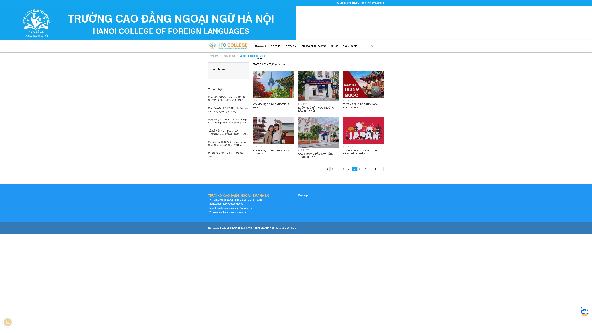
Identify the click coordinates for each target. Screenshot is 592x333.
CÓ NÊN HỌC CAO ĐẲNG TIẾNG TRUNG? (271, 152)
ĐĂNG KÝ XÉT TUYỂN (348, 3)
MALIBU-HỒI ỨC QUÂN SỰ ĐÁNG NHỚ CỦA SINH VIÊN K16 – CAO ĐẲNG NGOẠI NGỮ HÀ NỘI (226, 99)
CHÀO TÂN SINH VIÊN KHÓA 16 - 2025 (226, 155)
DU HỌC (335, 46)
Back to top (499, 327)
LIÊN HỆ (258, 58)
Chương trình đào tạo (314, 46)
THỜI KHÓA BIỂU (351, 46)
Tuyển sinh (292, 46)
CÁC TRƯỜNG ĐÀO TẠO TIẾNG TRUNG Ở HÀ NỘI (316, 155)
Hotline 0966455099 (372, 3)
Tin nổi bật (215, 89)
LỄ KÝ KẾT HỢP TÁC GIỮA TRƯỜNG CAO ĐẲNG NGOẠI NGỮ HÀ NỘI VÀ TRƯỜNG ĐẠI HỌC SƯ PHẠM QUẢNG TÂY (227, 132)
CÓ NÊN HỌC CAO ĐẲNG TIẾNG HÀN (271, 106)
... (338, 169)
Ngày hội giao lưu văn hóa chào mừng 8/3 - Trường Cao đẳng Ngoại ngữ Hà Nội (227, 121)
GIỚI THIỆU (276, 46)
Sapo (293, 228)
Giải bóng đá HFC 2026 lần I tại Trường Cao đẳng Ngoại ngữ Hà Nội (228, 110)
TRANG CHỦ (261, 46)
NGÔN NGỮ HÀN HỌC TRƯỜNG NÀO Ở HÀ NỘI (316, 109)
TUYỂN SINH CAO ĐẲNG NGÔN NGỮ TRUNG (360, 106)
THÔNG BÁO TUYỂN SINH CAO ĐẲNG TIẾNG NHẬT (360, 152)
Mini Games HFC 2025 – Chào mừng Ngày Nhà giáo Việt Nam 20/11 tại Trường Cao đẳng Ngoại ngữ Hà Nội (227, 144)
